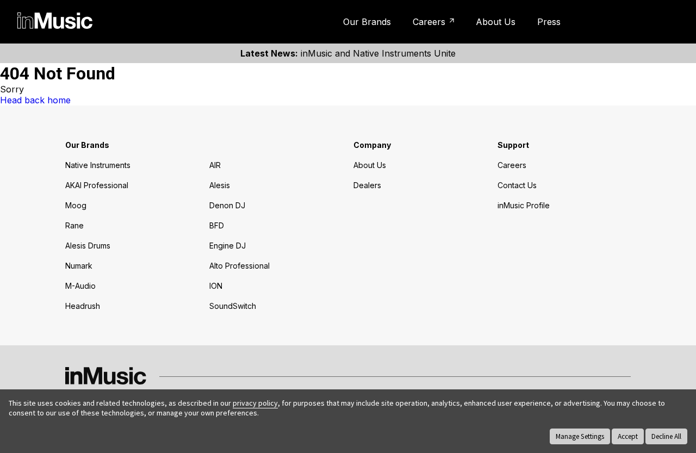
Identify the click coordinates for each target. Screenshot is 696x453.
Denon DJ (227, 205)
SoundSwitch (232, 306)
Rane (74, 225)
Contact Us (517, 185)
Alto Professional (239, 265)
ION (215, 285)
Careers (429, 21)
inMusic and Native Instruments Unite (348, 53)
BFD (216, 225)
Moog (75, 205)
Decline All (666, 436)
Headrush (82, 306)
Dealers (367, 185)
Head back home (35, 100)
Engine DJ (227, 245)
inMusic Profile (632, 21)
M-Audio (80, 285)
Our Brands (367, 21)
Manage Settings (580, 436)
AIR (215, 165)
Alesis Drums (87, 245)
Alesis (219, 185)
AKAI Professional (96, 185)
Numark (78, 265)
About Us (495, 21)
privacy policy (255, 403)
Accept (628, 436)
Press (549, 21)
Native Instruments (97, 165)
